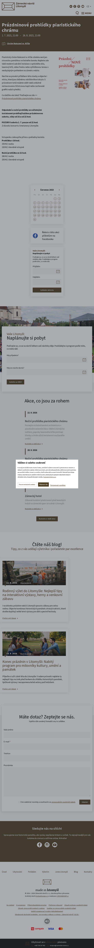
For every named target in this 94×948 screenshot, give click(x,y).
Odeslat (85, 802)
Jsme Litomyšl (61, 871)
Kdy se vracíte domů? (15, 368)
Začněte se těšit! (15, 382)
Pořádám (32, 871)
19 (43, 211)
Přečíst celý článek (9, 618)
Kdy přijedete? (13, 355)
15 (55, 207)
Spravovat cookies (57, 485)
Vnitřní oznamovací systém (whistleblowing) (47, 911)
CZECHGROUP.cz (63, 896)
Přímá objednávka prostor (37, 905)
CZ (88, 6)
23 (59, 211)
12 (43, 207)
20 (47, 211)
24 (35, 215)
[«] (34, 190)
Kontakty (88, 871)
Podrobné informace (49, 477)
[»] (59, 190)
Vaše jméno (8, 729)
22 (55, 211)
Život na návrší (25, 583)
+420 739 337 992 (39, 945)
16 (59, 207)
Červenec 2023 (47, 189)
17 (35, 211)
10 (35, 207)
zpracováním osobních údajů (63, 802)
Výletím (45, 871)
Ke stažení (10, 905)
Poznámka (8, 765)
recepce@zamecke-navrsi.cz (59, 945)
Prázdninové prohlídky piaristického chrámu (21, 98)
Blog (76, 871)
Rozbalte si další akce (33, 444)
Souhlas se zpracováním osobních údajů (61, 908)
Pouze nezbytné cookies (27, 484)
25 (39, 215)
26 (43, 215)
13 (47, 207)
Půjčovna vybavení (55, 905)
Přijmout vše (43, 484)
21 (51, 211)
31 (35, 219)
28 (51, 215)
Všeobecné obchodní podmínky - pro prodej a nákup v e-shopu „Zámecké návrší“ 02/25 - (47, 914)
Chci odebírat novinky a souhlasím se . (48, 802)
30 (59, 215)
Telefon (7, 753)
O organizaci (20, 905)
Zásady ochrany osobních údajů (76, 905)
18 (39, 211)
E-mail (7, 741)
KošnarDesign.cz (42, 896)
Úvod (4, 871)
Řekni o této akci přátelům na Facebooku (50, 236)
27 (47, 215)
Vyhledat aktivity (47, 290)
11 (39, 207)
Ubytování (17, 871)
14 (51, 207)
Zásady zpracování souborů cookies (31, 908)
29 (55, 215)
